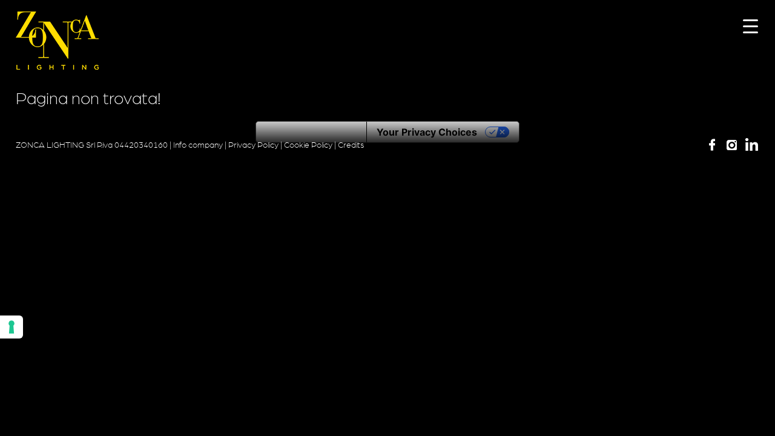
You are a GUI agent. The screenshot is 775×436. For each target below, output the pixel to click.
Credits (351, 145)
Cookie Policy (308, 145)
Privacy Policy (253, 145)
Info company (198, 145)
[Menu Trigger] (750, 25)
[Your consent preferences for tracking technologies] (11, 327)
